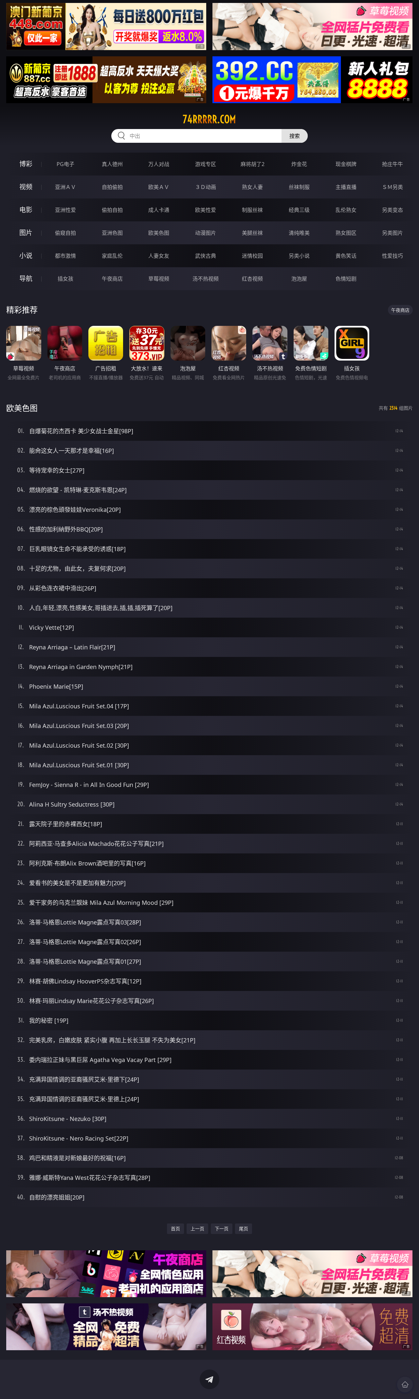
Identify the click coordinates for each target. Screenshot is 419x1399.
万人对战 (158, 164)
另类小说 (299, 255)
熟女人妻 (252, 187)
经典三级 (299, 210)
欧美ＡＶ (158, 187)
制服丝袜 (252, 210)
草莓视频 (158, 278)
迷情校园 (252, 255)
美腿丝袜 (252, 232)
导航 (25, 278)
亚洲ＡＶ (65, 187)
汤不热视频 (205, 278)
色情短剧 (346, 278)
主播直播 (346, 187)
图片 (25, 232)
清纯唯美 (299, 232)
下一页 (221, 1228)
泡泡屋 (299, 278)
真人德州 (112, 164)
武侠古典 (205, 255)
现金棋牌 (346, 164)
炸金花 (299, 164)
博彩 (25, 163)
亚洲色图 (112, 232)
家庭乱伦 (112, 255)
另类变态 (392, 210)
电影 (25, 209)
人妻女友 (158, 255)
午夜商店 (112, 278)
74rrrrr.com (209, 119)
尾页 (243, 1228)
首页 (175, 1228)
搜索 (294, 136)
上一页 (197, 1228)
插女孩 (65, 278)
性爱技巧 (392, 255)
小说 (25, 255)
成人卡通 (158, 210)
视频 (25, 186)
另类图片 (392, 232)
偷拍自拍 (112, 210)
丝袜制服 (299, 187)
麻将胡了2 (252, 164)
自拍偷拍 (112, 187)
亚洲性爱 (65, 210)
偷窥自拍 (65, 232)
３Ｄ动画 (205, 187)
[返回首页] (405, 1384)
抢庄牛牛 (392, 164)
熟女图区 (346, 232)
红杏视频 (252, 278)
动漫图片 (205, 232)
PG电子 (65, 164)
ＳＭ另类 (392, 187)
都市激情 (65, 255)
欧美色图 (158, 232)
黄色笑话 (346, 255)
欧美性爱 (205, 210)
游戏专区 (205, 164)
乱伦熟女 (346, 210)
